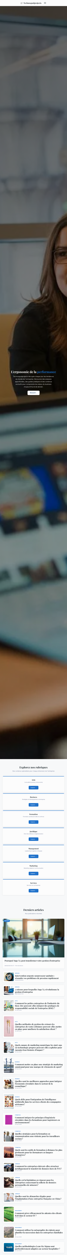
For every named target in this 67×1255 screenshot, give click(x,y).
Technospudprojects (30, 3)
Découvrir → (33, 393)
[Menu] (45, 3)
